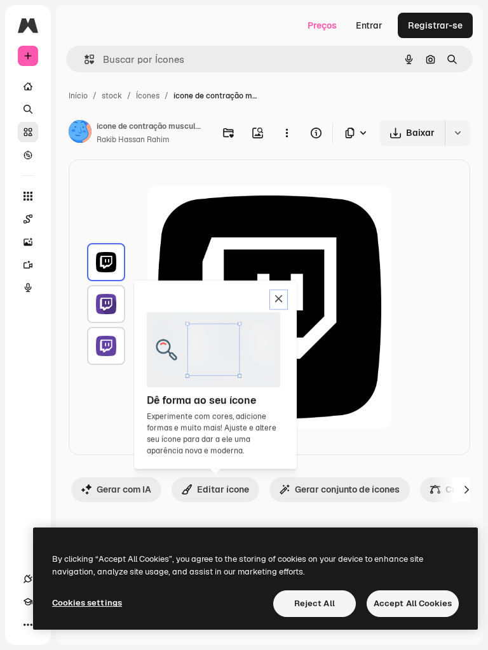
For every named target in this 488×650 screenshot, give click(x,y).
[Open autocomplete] (84, 59)
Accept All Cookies (413, 603)
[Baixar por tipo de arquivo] (356, 133)
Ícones (147, 96)
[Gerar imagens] (28, 242)
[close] (278, 299)
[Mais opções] (286, 132)
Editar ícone (223, 489)
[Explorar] (28, 155)
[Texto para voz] (28, 287)
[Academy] (28, 602)
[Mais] (28, 624)
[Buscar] (28, 109)
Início (78, 96)
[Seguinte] (466, 489)
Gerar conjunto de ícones (347, 489)
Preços (322, 25)
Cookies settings (87, 602)
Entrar (369, 25)
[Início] (28, 86)
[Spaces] (28, 219)
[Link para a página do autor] (80, 133)
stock (112, 96)
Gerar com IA (124, 489)
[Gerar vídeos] (28, 265)
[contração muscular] (106, 262)
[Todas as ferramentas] (28, 196)
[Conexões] (28, 579)
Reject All (314, 603)
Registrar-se (435, 25)
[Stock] (28, 132)
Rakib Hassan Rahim (133, 140)
